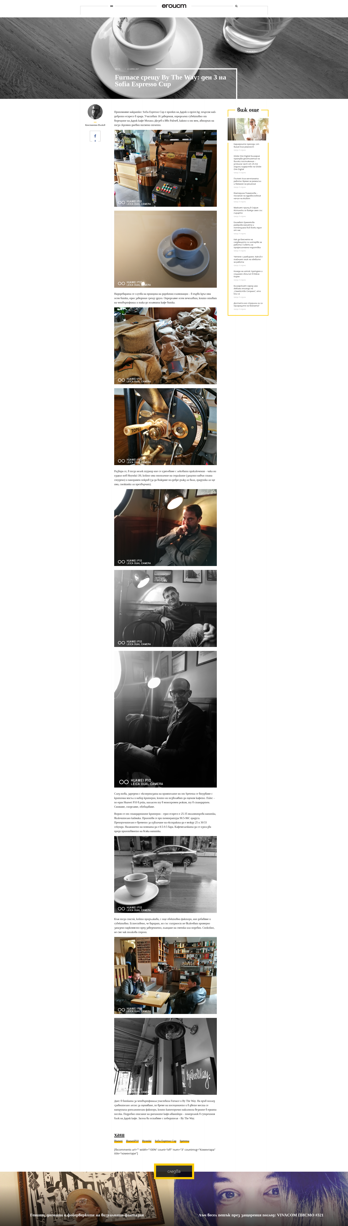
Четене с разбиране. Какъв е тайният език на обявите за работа (248, 259)
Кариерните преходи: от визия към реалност (246, 145)
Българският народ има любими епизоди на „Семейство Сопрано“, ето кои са (247, 290)
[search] (236, 6)
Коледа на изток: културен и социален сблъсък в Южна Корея (248, 274)
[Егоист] (174, 6)
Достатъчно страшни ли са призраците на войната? (248, 304)
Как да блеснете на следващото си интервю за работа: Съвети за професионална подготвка (248, 243)
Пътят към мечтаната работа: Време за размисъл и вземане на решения (247, 181)
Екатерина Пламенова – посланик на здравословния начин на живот (247, 196)
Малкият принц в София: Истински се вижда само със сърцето (248, 210)
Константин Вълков (95, 125)
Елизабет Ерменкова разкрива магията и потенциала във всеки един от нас (248, 226)
